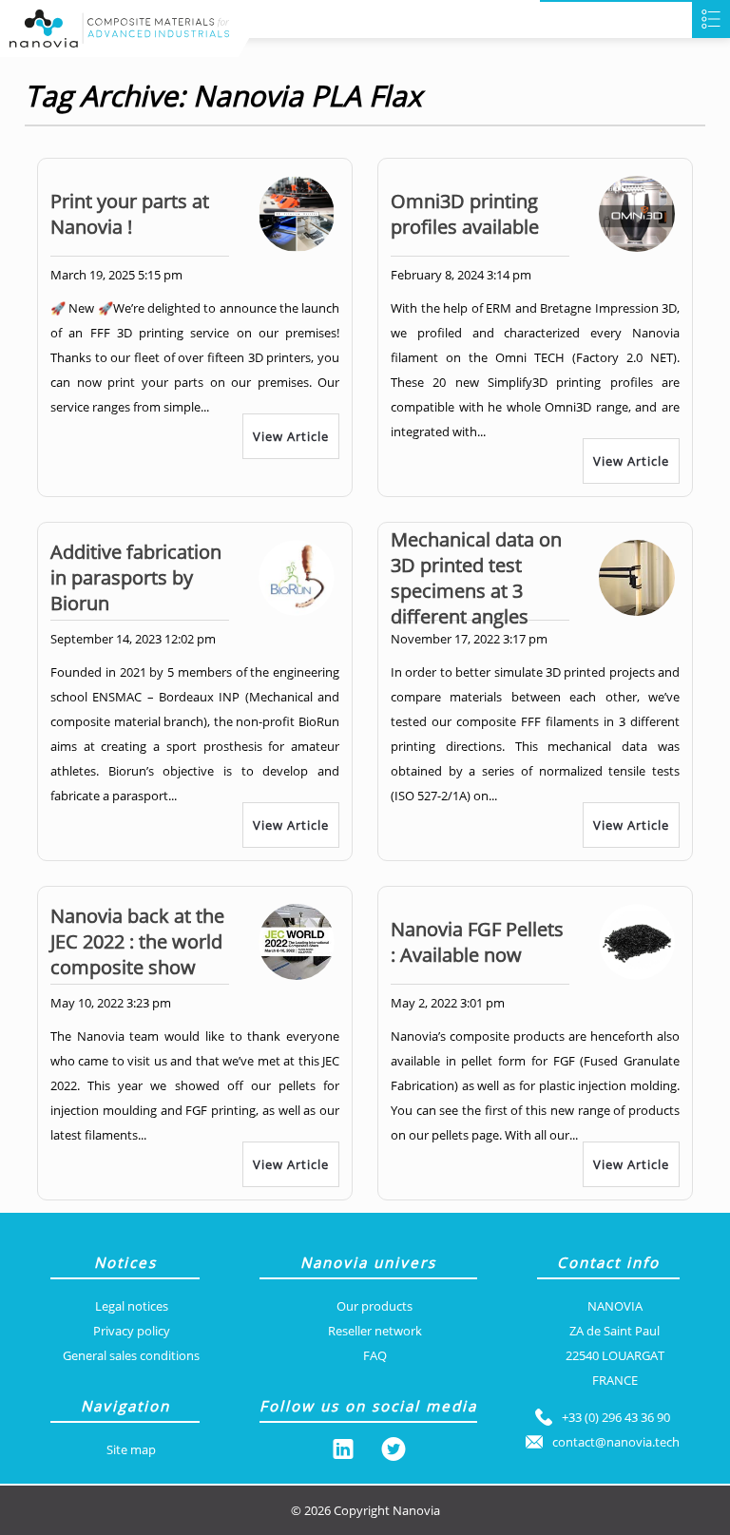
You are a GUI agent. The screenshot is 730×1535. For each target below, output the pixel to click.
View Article (291, 436)
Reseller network (375, 1330)
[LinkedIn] (343, 1452)
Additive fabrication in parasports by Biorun (135, 577)
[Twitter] (393, 1452)
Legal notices (131, 1305)
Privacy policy (131, 1330)
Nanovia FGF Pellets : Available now (477, 942)
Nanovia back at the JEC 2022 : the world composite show (137, 941)
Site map (131, 1449)
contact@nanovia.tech (616, 1441)
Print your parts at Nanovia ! (129, 214)
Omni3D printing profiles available (465, 214)
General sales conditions (131, 1355)
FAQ (375, 1355)
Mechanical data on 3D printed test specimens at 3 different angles (476, 578)
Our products (374, 1305)
